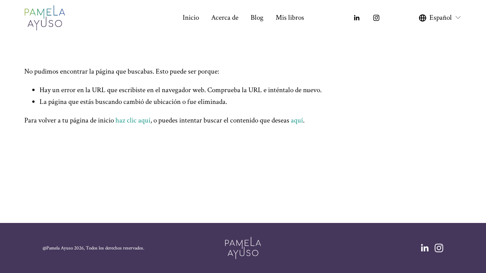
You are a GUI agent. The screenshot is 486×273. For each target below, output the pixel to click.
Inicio (191, 17)
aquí (297, 120)
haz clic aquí (132, 120)
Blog (257, 17)
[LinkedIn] (356, 18)
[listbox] (440, 17)
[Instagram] (376, 18)
